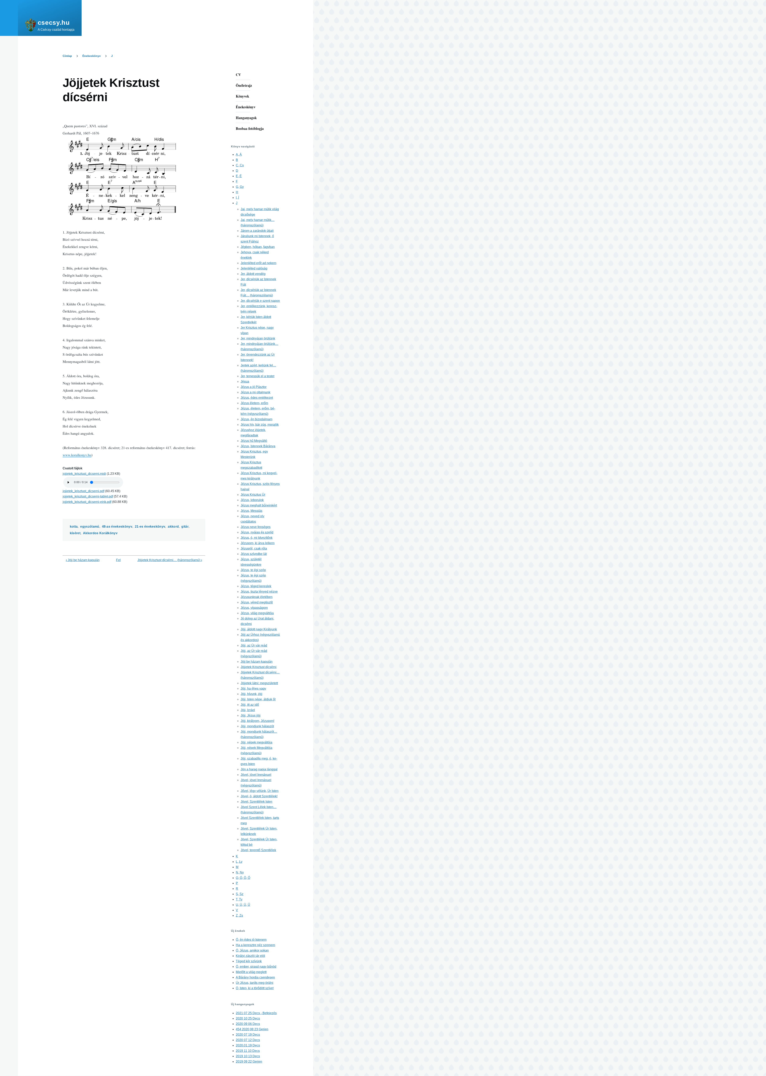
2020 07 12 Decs (248, 1040)
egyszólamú (89, 526)
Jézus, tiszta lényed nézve (259, 591)
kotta (74, 526)
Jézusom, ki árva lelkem (257, 543)
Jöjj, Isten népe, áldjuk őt (258, 699)
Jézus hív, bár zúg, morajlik (260, 424)
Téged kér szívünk (249, 961)
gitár (185, 526)
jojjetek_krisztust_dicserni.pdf (83, 491)
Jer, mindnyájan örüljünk (258, 338)
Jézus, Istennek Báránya (258, 446)
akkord (173, 526)
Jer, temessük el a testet (257, 376)
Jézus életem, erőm (254, 403)
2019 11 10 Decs (248, 1050)
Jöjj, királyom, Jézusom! (257, 721)
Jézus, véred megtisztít (257, 602)
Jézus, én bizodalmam (256, 419)
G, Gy (240, 187)
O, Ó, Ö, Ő (243, 878)
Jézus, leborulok (252, 500)
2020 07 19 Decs (248, 1034)
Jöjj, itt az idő (250, 704)
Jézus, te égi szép (253, 570)
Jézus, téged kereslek (256, 586)
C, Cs (240, 165)
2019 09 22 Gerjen (249, 1061)
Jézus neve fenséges (255, 527)
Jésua (245, 381)
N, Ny (240, 872)
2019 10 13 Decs (248, 1056)
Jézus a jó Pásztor (254, 387)
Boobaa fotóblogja (250, 128)
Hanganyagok (246, 117)
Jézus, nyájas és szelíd (257, 532)
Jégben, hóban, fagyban (258, 247)
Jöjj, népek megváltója (256, 742)
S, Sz (239, 894)
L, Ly (239, 861)
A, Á (239, 154)
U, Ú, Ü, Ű (243, 904)
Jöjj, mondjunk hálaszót (257, 726)
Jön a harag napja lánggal (259, 769)
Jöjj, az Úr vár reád (254, 645)
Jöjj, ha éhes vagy (253, 688)
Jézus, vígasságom (254, 607)
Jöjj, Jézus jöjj (251, 715)
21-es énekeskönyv (150, 526)
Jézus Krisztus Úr (253, 494)
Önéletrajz (244, 85)
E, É (239, 176)
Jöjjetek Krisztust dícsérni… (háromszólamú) (169, 560)
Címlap (67, 55)
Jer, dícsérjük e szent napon (260, 300)
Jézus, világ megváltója (257, 613)
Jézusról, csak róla (254, 548)
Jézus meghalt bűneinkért (259, 505)
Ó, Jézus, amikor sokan (252, 950)
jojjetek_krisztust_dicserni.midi (84, 473)
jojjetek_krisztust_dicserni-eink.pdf (87, 501)
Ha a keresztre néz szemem (255, 945)
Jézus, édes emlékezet (257, 397)
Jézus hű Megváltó (254, 440)
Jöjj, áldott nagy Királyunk (259, 629)
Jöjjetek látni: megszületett (259, 683)
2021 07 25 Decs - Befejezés (256, 1013)
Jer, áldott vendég (253, 273)
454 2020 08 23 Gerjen (252, 1029)
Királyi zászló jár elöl (250, 956)
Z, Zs (239, 915)
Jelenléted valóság (254, 268)
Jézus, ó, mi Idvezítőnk (256, 537)
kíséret (75, 533)
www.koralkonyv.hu (77, 454)
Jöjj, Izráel (248, 710)
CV (238, 74)
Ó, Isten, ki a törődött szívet (254, 988)
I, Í (237, 197)
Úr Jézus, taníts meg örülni (254, 982)
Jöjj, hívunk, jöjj (251, 694)
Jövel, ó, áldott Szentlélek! (259, 796)
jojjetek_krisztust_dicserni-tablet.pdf (88, 496)
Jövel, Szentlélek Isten (256, 801)
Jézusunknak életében (256, 597)
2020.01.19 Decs (248, 1045)
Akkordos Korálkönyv (100, 533)
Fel (118, 560)
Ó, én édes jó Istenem (251, 939)
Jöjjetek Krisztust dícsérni (258, 667)
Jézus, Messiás (251, 510)
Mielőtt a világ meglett (251, 972)
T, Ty (239, 899)
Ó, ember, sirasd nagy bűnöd (256, 966)
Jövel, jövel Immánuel (256, 774)
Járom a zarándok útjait (257, 230)
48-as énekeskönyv (117, 526)
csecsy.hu (54, 22)
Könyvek (242, 96)
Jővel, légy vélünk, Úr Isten (259, 791)
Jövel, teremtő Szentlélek (258, 850)
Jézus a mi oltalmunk (255, 392)
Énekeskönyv (91, 55)
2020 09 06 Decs (248, 1024)
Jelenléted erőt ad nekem (258, 263)
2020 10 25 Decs (248, 1018)
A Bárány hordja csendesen (255, 977)
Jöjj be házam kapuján (83, 560)
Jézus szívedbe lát (254, 554)
